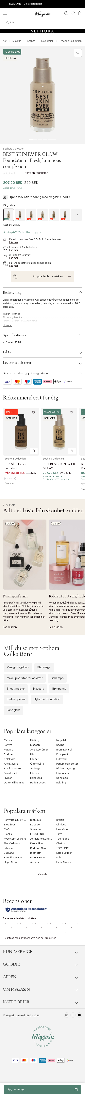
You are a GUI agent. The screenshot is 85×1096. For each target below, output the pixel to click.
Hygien (8, 778)
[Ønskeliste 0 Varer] (73, 13)
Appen (9, 977)
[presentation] (76, 215)
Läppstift (35, 773)
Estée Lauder (64, 853)
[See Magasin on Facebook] (73, 1015)
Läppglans (13, 710)
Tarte (59, 834)
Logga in (37, 232)
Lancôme (62, 829)
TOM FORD (63, 848)
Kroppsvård (63, 754)
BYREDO (9, 853)
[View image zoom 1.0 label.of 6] (42, 95)
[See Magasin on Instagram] (66, 1015)
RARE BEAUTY (38, 857)
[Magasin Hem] (42, 14)
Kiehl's (8, 834)
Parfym (8, 745)
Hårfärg (34, 740)
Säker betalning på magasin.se (26, 373)
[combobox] (42, 22)
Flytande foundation (47, 699)
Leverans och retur (17, 363)
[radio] (8, 215)
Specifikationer (14, 335)
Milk (58, 857)
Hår (32, 754)
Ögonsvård (37, 763)
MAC (7, 829)
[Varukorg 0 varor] (79, 13)
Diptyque (35, 820)
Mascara (38, 689)
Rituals (60, 820)
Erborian (9, 848)
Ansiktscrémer (39, 749)
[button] (66, 13)
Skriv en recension (36, 173)
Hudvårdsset (37, 782)
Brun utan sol (64, 749)
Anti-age (35, 768)
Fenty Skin (36, 843)
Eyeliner (9, 754)
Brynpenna (59, 689)
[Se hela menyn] (5, 13)
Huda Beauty (63, 862)
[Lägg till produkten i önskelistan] (78, 53)
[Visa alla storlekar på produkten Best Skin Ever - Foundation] (10, 478)
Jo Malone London (41, 838)
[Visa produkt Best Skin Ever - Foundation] (21, 432)
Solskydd (9, 759)
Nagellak (61, 740)
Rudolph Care (38, 848)
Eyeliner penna (16, 699)
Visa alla (42, 874)
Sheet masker (16, 689)
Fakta (7, 352)
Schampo (57, 678)
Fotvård (8, 749)
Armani (34, 862)
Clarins (60, 843)
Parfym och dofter (67, 763)
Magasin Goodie (59, 197)
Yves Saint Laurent (15, 838)
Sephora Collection (13, 149)
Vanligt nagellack (18, 667)
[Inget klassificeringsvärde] (10, 173)
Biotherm (35, 853)
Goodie (11, 964)
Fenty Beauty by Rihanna (18, 820)
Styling (60, 745)
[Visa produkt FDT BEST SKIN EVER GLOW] (59, 432)
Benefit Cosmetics (15, 857)
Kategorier (16, 1002)
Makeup (8, 740)
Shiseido (35, 829)
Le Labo (35, 824)
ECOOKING (37, 834)
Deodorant (10, 773)
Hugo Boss (10, 862)
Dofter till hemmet (14, 782)
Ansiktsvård (11, 763)
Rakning (61, 782)
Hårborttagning (65, 768)
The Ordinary (12, 843)
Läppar (34, 759)
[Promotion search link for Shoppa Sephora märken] (42, 276)
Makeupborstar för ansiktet (25, 678)
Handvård (36, 778)
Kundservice (17, 952)
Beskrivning (12, 293)
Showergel (44, 667)
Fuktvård (61, 759)
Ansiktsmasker (13, 768)
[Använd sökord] (7, 22)
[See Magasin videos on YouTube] (79, 1015)
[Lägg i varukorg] (34, 451)
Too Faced (62, 838)
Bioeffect (9, 824)
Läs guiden (10, 627)
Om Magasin (16, 989)
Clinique (61, 824)
